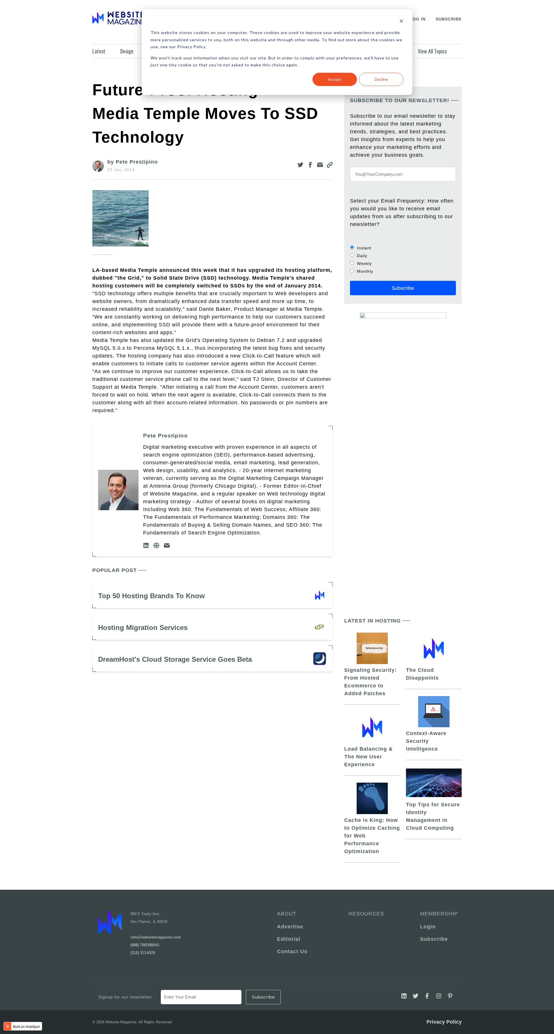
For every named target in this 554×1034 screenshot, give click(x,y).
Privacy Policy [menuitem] (444, 1022)
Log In (418, 19)
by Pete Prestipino (132, 162)
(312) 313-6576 (142, 953)
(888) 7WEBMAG (144, 945)
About (286, 914)
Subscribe (449, 19)
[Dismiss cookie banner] (401, 21)
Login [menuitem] (428, 927)
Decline (381, 79)
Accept (334, 79)
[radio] (403, 248)
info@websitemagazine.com (155, 937)
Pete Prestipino (165, 436)
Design (126, 51)
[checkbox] (403, 259)
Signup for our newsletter (125, 996)
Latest (98, 51)
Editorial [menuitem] (288, 939)
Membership (438, 914)
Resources (366, 914)
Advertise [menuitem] (290, 927)
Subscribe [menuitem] (434, 939)
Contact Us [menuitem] (292, 951)
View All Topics (432, 51)
